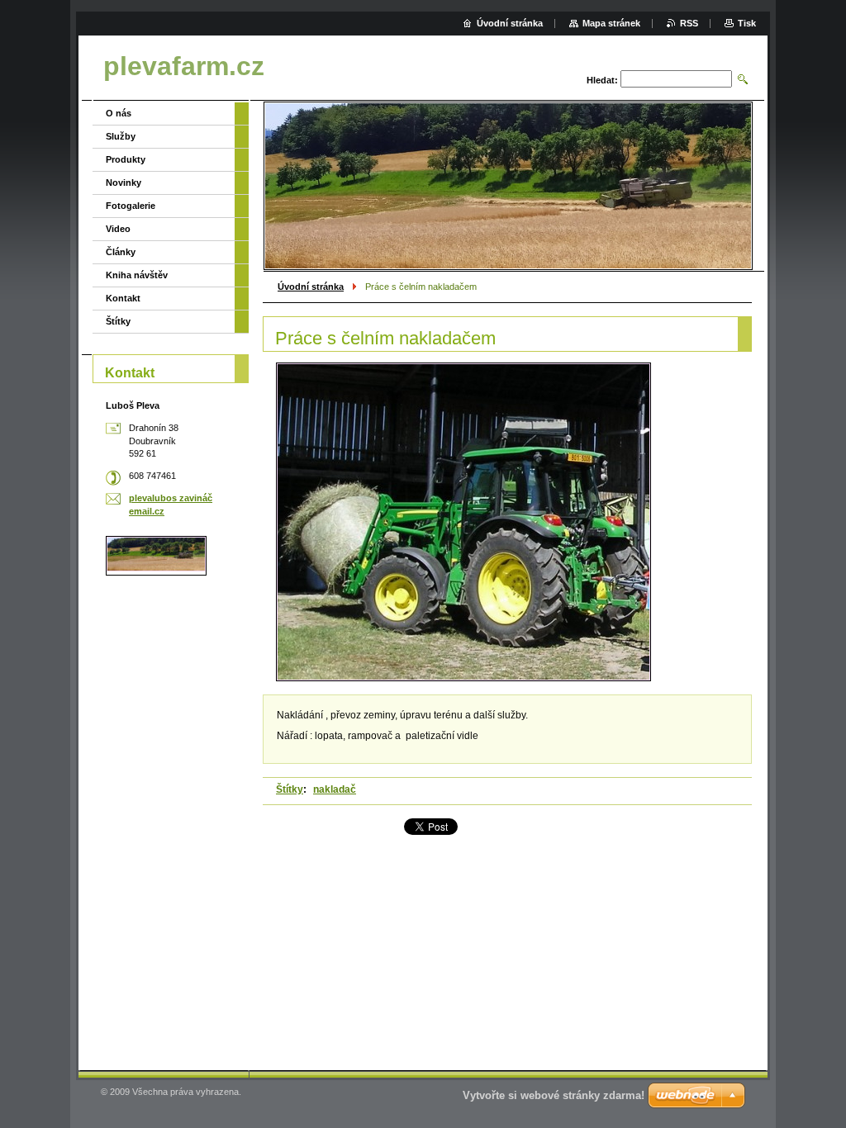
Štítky (289, 789)
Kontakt (123, 298)
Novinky (123, 182)
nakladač (334, 789)
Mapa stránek (611, 23)
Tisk (747, 23)
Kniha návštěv (137, 275)
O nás (118, 113)
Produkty (125, 159)
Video (118, 229)
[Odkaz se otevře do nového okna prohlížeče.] (463, 522)
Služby (120, 136)
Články (120, 252)
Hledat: (602, 80)
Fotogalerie (130, 206)
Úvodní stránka (311, 286)
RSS (689, 23)
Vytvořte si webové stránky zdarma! (553, 1095)
